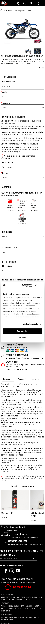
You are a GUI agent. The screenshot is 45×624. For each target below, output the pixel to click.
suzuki (17, 606)
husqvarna (38, 606)
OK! (33, 558)
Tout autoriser (22, 331)
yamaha (3, 606)
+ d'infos (40, 68)
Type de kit (6, 103)
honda (10, 606)
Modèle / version (8, 81)
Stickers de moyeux (9, 247)
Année (4, 92)
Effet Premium (7, 162)
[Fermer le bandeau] (38, 285)
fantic (9, 611)
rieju (3, 611)
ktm (22, 606)
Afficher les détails (30, 324)
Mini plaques (7, 231)
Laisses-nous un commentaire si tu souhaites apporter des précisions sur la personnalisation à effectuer (22, 281)
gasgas (11, 608)
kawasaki (29, 606)
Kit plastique (7, 266)
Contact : (16, 369)
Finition (5, 173)
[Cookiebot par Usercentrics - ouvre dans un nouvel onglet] (23, 285)
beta (39, 608)
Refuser (22, 338)
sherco (4, 608)
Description (8, 379)
